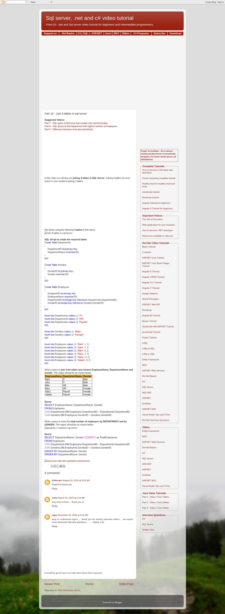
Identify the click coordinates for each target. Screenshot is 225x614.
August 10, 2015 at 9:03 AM (76, 480)
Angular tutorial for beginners (156, 203)
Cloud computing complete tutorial (158, 178)
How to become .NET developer (157, 230)
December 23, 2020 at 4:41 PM (73, 515)
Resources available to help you (157, 236)
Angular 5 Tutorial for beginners (157, 208)
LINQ (144, 343)
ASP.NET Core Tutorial (153, 258)
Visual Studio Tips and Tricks (156, 415)
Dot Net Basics (149, 376)
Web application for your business (158, 225)
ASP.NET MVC (149, 409)
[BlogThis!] (55, 466)
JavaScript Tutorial (151, 332)
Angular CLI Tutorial (151, 282)
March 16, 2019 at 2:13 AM (71, 498)
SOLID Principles (150, 299)
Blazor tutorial (149, 247)
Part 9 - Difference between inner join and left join (69, 129)
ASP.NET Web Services (153, 370)
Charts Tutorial (149, 337)
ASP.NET (146, 398)
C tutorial (146, 252)
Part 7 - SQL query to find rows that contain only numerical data (76, 123)
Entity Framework (150, 359)
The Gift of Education (152, 219)
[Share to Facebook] (60, 466)
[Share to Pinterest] (63, 466)
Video (152, 497)
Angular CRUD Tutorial (153, 277)
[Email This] (52, 466)
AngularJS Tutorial (151, 315)
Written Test (148, 530)
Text (159, 497)
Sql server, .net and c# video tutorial (89, 18)
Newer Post (52, 584)
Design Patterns (150, 293)
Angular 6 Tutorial (150, 271)
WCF (144, 365)
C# (143, 381)
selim (54, 498)
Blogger (118, 602)
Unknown (57, 480)
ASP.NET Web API (151, 304)
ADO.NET (147, 392)
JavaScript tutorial (150, 192)
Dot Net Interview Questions (155, 420)
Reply (54, 489)
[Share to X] (58, 466)
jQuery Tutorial (149, 321)
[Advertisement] (112, 71)
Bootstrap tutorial (150, 197)
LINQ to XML (148, 354)
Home (90, 584)
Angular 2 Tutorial (150, 288)
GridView (146, 404)
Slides (166, 497)
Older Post (126, 584)
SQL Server (147, 387)
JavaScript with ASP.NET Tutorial (158, 326)
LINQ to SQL (148, 348)
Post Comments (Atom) (69, 590)
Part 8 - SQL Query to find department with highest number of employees (81, 126)
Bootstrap (147, 310)
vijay (54, 515)
